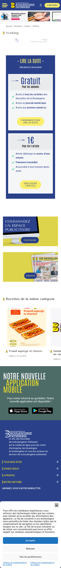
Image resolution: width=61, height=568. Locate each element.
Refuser (30, 548)
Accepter (30, 540)
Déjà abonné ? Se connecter (31, 67)
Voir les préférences (30, 557)
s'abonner (52, 5)
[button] (56, 504)
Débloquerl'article (30, 184)
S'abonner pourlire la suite (30, 121)
